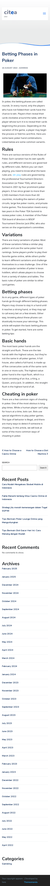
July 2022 (7, 820)
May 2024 (7, 641)
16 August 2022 (9, 68)
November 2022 (10, 788)
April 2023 (7, 747)
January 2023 (9, 772)
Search (6, 462)
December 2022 (10, 780)
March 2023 (8, 755)
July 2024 (7, 625)
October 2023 (9, 698)
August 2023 (9, 715)
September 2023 (10, 706)
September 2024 (10, 609)
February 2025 (9, 568)
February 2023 (9, 763)
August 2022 (9, 812)
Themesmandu (31, 882)
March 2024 (8, 658)
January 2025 (9, 576)
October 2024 (9, 601)
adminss (23, 68)
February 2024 (9, 666)
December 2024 (10, 584)
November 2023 (10, 690)
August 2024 (9, 617)
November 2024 (10, 593)
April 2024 (7, 650)
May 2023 (7, 739)
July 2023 (7, 723)
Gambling (7, 863)
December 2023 (10, 682)
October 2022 (9, 796)
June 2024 (7, 633)
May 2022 (7, 837)
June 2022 (7, 828)
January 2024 (9, 674)
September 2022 (10, 804)
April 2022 (7, 845)
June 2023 (7, 731)
